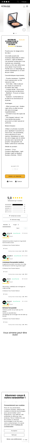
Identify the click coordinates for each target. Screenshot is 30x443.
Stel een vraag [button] (16, 219)
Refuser (14, 435)
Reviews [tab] (5, 224)
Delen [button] (6, 248)
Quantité (15, 166)
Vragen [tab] (15, 224)
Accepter (14, 430)
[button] (24, 251)
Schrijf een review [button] (16, 215)
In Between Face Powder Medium (11, 245)
